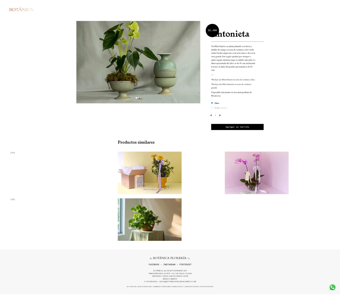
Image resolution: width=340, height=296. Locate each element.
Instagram (169, 264)
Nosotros (293, 9)
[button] (85, 62)
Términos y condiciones (161, 286)
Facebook (154, 264)
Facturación (131, 286)
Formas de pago (177, 286)
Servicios (279, 9)
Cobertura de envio (191, 286)
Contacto (306, 9)
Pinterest (185, 264)
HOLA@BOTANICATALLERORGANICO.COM (178, 282)
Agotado (171, 220)
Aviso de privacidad (145, 286)
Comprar (265, 9)
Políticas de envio (206, 286)
